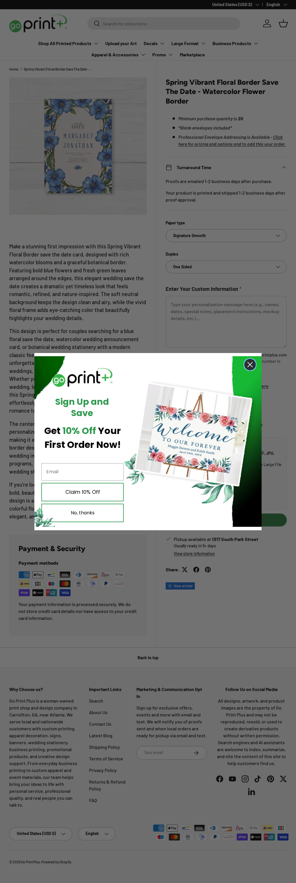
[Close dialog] (250, 364)
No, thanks (83, 512)
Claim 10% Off (82, 492)
